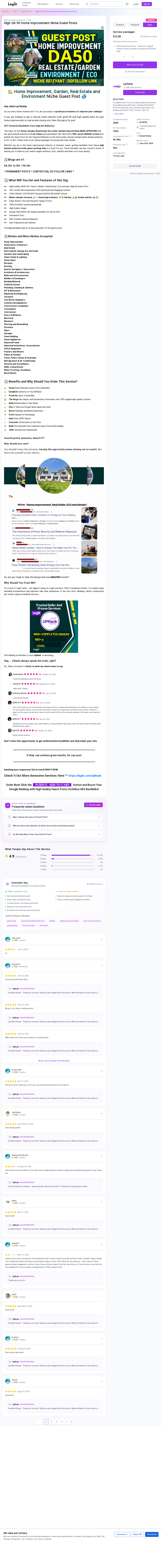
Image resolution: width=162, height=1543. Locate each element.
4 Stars (43, 859)
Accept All (151, 1534)
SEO (15, 11)
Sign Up (147, 4)
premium (120, 25)
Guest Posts (26, 11)
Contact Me (140, 92)
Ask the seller (95, 805)
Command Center (26, 4)
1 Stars (43, 869)
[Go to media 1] (53, 83)
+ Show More (118, 114)
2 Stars (43, 866)
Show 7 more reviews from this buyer (54, 1061)
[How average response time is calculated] (130, 136)
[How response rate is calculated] (127, 144)
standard (135, 25)
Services (5, 11)
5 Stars (43, 855)
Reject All (137, 1534)
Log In (136, 4)
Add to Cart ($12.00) (135, 65)
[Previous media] (8, 57)
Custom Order (135, 166)
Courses (59, 4)
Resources (74, 4)
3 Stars (43, 862)
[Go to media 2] (55, 83)
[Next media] (99, 57)
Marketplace (43, 4)
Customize (121, 1534)
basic (150, 25)
